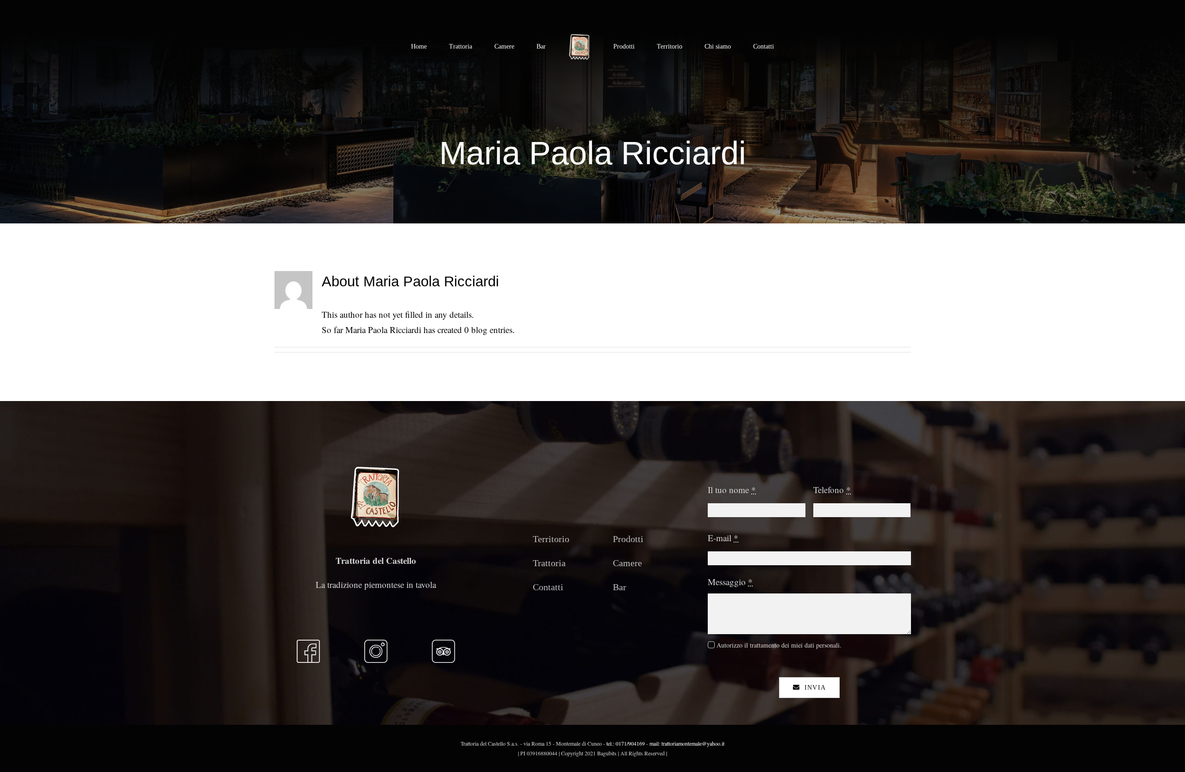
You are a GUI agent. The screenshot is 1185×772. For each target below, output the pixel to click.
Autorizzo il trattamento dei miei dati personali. (779, 645)
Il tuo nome (732, 489)
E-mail (723, 537)
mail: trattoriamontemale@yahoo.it (686, 743)
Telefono (832, 489)
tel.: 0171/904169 (625, 743)
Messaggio (730, 581)
